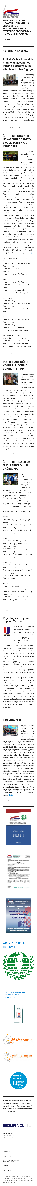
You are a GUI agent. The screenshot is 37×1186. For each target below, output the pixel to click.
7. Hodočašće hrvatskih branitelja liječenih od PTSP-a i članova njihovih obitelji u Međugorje (18, 64)
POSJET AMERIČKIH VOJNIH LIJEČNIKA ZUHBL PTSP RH (16, 365)
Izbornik (7, 39)
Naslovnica (6, 1151)
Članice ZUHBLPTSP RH (11, 1161)
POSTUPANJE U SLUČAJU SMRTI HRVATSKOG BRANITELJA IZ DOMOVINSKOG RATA (15, 994)
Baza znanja (7, 1170)
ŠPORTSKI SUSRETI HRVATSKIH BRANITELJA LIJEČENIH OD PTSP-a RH (17, 141)
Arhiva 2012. (18, 128)
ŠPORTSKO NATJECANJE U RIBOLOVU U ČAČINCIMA (17, 465)
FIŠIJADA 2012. (12, 720)
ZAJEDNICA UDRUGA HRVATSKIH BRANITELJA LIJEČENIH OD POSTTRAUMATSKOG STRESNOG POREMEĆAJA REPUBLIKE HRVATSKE (17, 27)
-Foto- (22, 123)
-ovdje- (31, 253)
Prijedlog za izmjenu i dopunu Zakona (16, 619)
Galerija (5, 1165)
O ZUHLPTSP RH (9, 1156)
